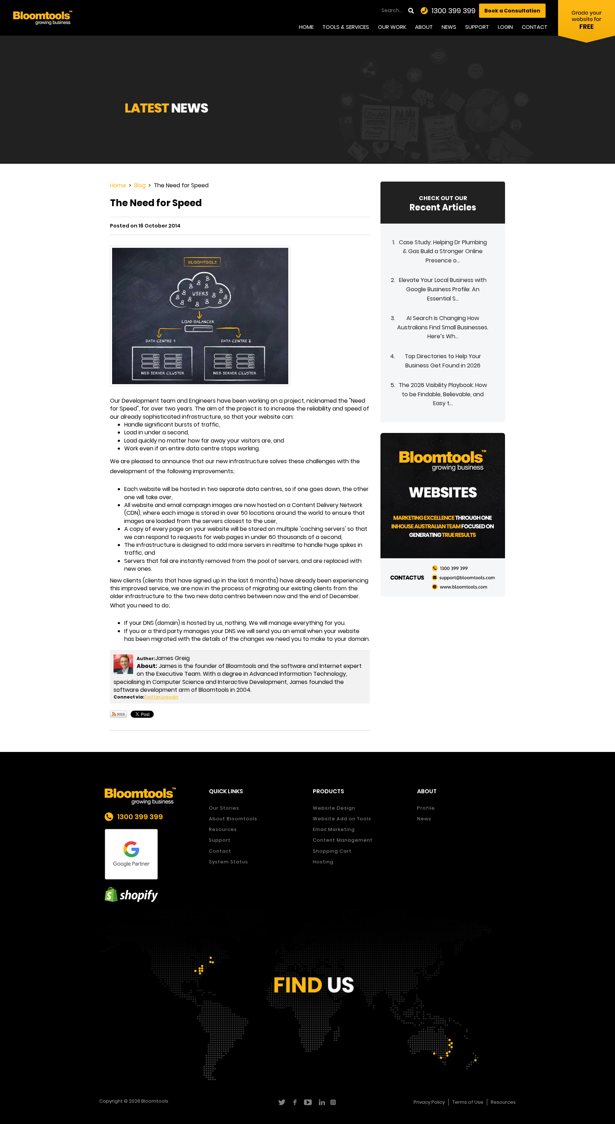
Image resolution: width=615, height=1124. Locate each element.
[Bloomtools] (42, 17)
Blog (140, 185)
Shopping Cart (332, 851)
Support (477, 27)
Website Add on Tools (342, 818)
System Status (228, 861)
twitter (281, 1102)
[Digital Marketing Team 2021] (442, 514)
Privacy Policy (429, 1102)
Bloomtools (154, 1101)
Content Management (343, 840)
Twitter (152, 697)
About (424, 27)
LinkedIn (169, 697)
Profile (426, 808)
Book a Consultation (512, 10)
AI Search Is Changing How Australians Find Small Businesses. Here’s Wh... (442, 327)
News (449, 27)
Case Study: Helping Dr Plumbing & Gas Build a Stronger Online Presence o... (443, 251)
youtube (307, 1102)
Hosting (323, 861)
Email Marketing (334, 829)
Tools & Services (345, 27)
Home (306, 27)
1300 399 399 (453, 11)
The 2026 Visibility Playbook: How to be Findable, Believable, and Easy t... (443, 394)
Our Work (392, 27)
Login (505, 27)
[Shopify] (151, 894)
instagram (334, 1102)
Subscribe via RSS (118, 714)
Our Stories (224, 808)
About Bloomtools (233, 818)
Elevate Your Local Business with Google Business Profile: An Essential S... (443, 289)
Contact (534, 27)
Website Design (334, 808)
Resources (223, 829)
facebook (294, 1102)
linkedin (321, 1102)
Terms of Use (467, 1102)
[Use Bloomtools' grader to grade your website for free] (586, 23)
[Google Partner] (151, 854)
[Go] (411, 11)
